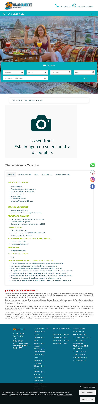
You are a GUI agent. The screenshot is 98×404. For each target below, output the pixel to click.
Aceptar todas (87, 399)
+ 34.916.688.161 (14, 13)
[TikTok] (92, 172)
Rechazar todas (87, 393)
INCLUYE (11, 174)
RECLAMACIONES (79, 360)
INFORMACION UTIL (24, 174)
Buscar (84, 78)
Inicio (13, 100)
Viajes (20, 100)
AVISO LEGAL (77, 349)
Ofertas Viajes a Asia (60, 343)
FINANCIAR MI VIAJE (80, 357)
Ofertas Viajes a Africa (60, 337)
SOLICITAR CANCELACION (82, 337)
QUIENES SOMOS (79, 354)
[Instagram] (92, 179)
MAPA (36, 174)
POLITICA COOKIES (79, 352)
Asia (25, 100)
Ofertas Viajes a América (61, 340)
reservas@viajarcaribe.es (19, 244)
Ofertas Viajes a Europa (61, 334)
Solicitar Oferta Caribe (18, 242)
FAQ (12, 257)
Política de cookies (64, 395)
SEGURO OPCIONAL (63, 174)
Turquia (31, 100)
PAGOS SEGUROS (79, 329)
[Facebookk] (92, 186)
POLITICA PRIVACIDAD (80, 346)
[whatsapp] (92, 165)
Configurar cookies (87, 387)
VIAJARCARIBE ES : (41, 329)
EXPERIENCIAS (47, 174)
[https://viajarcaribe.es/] (19, 5)
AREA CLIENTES (78, 332)
